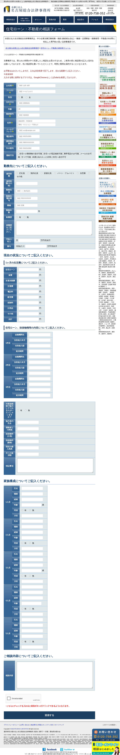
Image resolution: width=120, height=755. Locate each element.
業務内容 (52, 20)
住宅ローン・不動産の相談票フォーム (56, 48)
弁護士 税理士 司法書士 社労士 (25, 19)
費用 (64, 20)
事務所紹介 (10, 20)
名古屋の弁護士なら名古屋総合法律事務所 (22, 48)
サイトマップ (59, 725)
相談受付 (80, 20)
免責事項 (34, 725)
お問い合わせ (24, 725)
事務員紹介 (109, 20)
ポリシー (38, 20)
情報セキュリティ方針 (45, 725)
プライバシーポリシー (11, 725)
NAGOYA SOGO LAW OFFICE (20, 729)
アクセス (94, 20)
